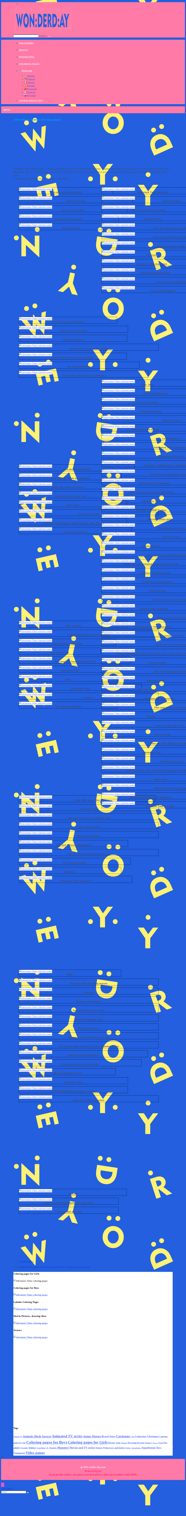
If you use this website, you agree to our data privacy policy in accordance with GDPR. (93, 1474)
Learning (41, 1448)
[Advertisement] (93, 146)
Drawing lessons (136, 1443)
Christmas (153, 1436)
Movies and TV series (82, 1447)
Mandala (53, 1448)
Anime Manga (92, 1436)
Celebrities (141, 1436)
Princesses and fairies (114, 1448)
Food (160, 1443)
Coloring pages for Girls (78, 1267)
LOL (47, 1448)
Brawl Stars (108, 1436)
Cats (132, 1436)
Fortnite (24, 1448)
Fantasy (148, 1443)
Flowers (155, 1443)
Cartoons (123, 1436)
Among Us (17, 1437)
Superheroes (149, 1447)
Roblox (128, 1448)
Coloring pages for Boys (52, 1267)
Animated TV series (29, 1267)
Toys (158, 1447)
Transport (19, 1453)
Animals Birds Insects (37, 1436)
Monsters (63, 1447)
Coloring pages (26, 1261)
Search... (43, 36)
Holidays (32, 1448)
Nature (99, 1448)
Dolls (118, 1443)
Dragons (124, 1443)
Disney (111, 1442)
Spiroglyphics (136, 1448)
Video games (35, 1453)
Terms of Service (93, 1471)
